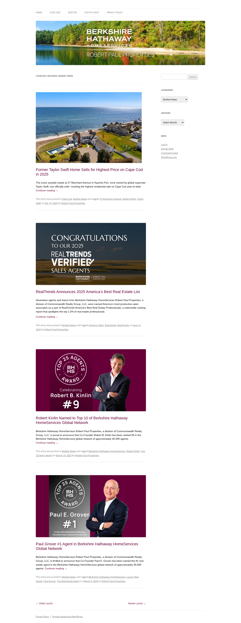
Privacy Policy (115, 12)
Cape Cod (55, 12)
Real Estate (110, 325)
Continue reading (47, 190)
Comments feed (169, 153)
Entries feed (167, 148)
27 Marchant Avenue (110, 198)
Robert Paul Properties (73, 203)
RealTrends (123, 325)
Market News (80, 198)
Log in (164, 144)
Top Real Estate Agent (68, 581)
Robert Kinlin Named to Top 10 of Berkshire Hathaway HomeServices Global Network (82, 420)
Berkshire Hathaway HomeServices (107, 451)
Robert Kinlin (129, 198)
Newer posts (137, 603)
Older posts (44, 603)
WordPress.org (169, 157)
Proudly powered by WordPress (67, 616)
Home (39, 12)
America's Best (96, 325)
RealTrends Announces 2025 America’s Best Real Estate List (88, 292)
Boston (72, 12)
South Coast (92, 12)
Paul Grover (49, 581)
